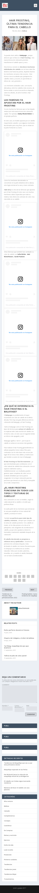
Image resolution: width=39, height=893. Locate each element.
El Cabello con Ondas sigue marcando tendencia (17, 782)
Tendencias (8, 864)
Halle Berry (8, 190)
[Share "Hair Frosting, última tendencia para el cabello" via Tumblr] (20, 576)
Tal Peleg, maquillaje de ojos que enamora (16, 647)
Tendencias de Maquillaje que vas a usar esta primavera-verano (18, 764)
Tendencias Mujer (10, 874)
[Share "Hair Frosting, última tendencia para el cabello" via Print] (24, 580)
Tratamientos (9, 879)
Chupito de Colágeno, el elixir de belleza (19, 638)
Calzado (7, 811)
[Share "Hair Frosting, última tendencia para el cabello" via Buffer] (33, 576)
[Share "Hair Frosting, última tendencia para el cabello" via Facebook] (6, 576)
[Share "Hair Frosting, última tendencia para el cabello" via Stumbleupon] (15, 580)
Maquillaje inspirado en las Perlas (15, 770)
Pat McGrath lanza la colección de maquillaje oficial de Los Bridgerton (16, 775)
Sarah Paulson (19, 257)
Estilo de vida (8, 845)
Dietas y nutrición (10, 835)
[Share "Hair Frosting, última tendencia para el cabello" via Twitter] (11, 576)
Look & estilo (8, 850)
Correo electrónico (19, 706)
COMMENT (5, 685)
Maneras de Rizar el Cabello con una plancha (16, 788)
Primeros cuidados (10, 860)
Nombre (5, 706)
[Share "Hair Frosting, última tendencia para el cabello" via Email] (20, 580)
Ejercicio (7, 840)
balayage (23, 55)
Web (27, 706)
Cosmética (7, 826)
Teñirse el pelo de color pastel (15, 656)
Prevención (8, 855)
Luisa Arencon (23, 608)
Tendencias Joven (10, 869)
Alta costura (8, 801)
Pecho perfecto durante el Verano (16, 630)
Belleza (24, 31)
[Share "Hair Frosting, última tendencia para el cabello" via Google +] (15, 576)
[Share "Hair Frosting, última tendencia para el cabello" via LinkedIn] (28, 576)
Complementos (9, 816)
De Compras (8, 830)
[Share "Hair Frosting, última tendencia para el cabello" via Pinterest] (24, 576)
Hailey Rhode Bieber (25, 114)
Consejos (7, 821)
